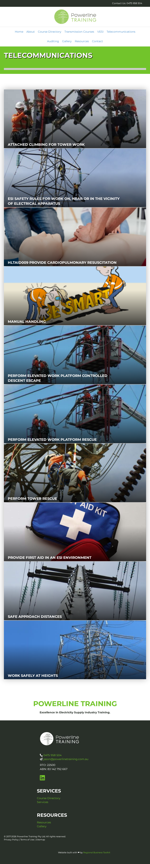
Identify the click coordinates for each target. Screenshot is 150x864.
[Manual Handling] (75, 296)
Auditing (53, 41)
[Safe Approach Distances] (75, 591)
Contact (97, 41)
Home (19, 31)
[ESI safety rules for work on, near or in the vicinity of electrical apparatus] (75, 177)
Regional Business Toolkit (96, 852)
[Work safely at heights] (75, 650)
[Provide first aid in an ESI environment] (75, 532)
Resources (82, 41)
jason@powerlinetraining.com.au (65, 759)
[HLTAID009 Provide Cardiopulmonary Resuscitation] (75, 237)
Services (42, 802)
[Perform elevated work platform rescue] (75, 414)
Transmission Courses (79, 31)
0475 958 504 (52, 755)
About (30, 31)
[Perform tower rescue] (75, 473)
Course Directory (49, 31)
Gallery (67, 41)
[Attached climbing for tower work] (75, 118)
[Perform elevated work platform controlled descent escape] (75, 355)
